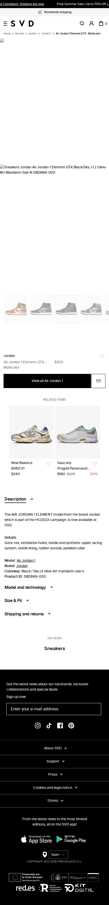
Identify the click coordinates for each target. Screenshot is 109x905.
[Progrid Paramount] (77, 432)
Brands (19, 33)
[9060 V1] (31, 432)
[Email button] (98, 381)
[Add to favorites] (102, 356)
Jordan (32, 33)
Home (7, 33)
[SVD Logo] (22, 24)
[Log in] (91, 23)
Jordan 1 (46, 33)
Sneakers (54, 648)
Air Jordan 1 (26, 560)
